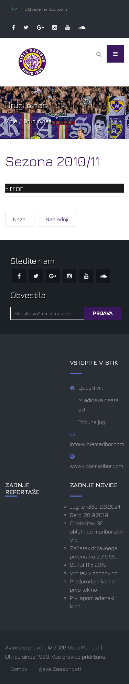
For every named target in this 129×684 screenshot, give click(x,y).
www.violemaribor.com (96, 466)
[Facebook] (10, 27)
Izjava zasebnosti (59, 669)
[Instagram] (51, 27)
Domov (18, 669)
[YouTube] (64, 27)
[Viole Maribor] (32, 62)
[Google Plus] (37, 27)
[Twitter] (23, 27)
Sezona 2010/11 (52, 160)
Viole (11, 121)
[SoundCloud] (79, 27)
